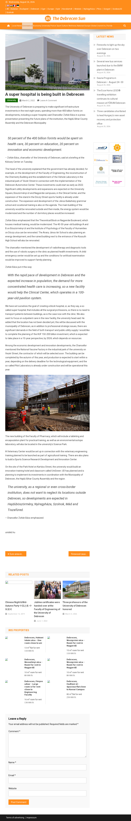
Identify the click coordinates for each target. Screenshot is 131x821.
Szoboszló (117, 9)
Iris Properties (18, 630)
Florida (109, 26)
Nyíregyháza (89, 9)
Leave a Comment (48, 100)
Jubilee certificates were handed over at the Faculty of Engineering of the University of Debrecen (47, 609)
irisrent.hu (101, 26)
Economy (37, 26)
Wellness (72, 26)
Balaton (14, 9)
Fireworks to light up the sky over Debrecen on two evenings (111, 49)
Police (53, 26)
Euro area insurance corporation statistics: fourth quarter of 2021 (18, 554)
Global (94, 26)
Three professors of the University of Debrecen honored (75, 606)
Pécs (99, 9)
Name (12, 762)
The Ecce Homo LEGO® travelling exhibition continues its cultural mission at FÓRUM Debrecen (111, 96)
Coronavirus (27, 26)
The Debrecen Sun (69, 18)
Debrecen (35, 9)
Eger (44, 9)
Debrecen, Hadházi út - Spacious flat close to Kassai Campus (76, 685)
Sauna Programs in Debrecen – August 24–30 (110, 80)
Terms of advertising (15, 818)
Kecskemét (67, 9)
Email (12, 775)
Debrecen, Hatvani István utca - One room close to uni (33, 640)
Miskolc (78, 9)
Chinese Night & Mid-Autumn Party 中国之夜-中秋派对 (18, 606)
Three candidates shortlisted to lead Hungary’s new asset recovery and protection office (111, 117)
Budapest (24, 9)
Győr (58, 9)
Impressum (32, 818)
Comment (14, 731)
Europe (51, 9)
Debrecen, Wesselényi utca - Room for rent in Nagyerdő (33, 663)
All (8, 9)
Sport (59, 26)
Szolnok (10, 12)
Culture (65, 26)
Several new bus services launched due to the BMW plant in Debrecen (110, 65)
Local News (17, 26)
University (46, 26)
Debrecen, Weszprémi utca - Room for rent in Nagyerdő (76, 641)
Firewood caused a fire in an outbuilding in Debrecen (80, 554)
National (80, 26)
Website (12, 788)
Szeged (107, 9)
